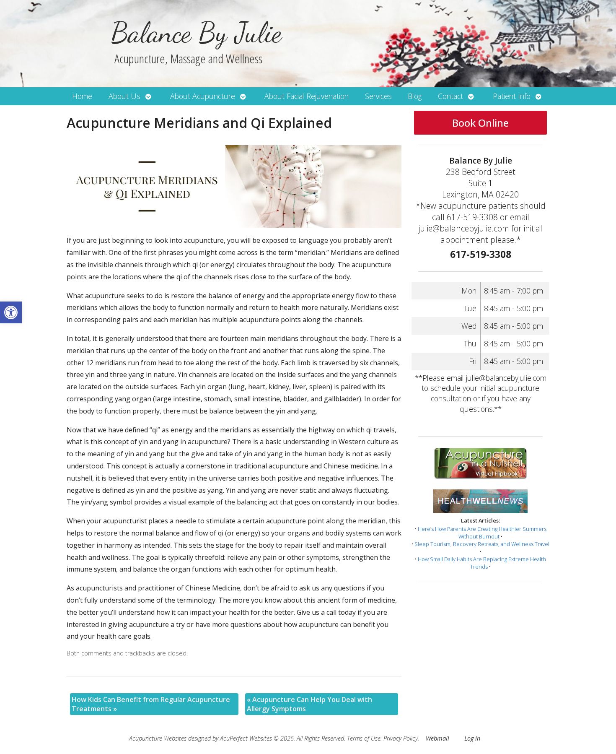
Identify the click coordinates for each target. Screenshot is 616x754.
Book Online (480, 123)
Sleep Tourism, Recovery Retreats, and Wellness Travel (481, 544)
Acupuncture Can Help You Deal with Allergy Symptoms (309, 704)
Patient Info (512, 96)
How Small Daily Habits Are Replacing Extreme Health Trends (482, 562)
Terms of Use (363, 738)
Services (378, 96)
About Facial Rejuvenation (306, 96)
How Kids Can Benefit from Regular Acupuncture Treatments (151, 704)
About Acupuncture (202, 96)
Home (82, 96)
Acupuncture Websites (157, 738)
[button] (11, 312)
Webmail (437, 738)
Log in (472, 738)
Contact (450, 96)
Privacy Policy (400, 738)
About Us (124, 96)
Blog (415, 96)
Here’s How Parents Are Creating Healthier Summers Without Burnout (482, 532)
